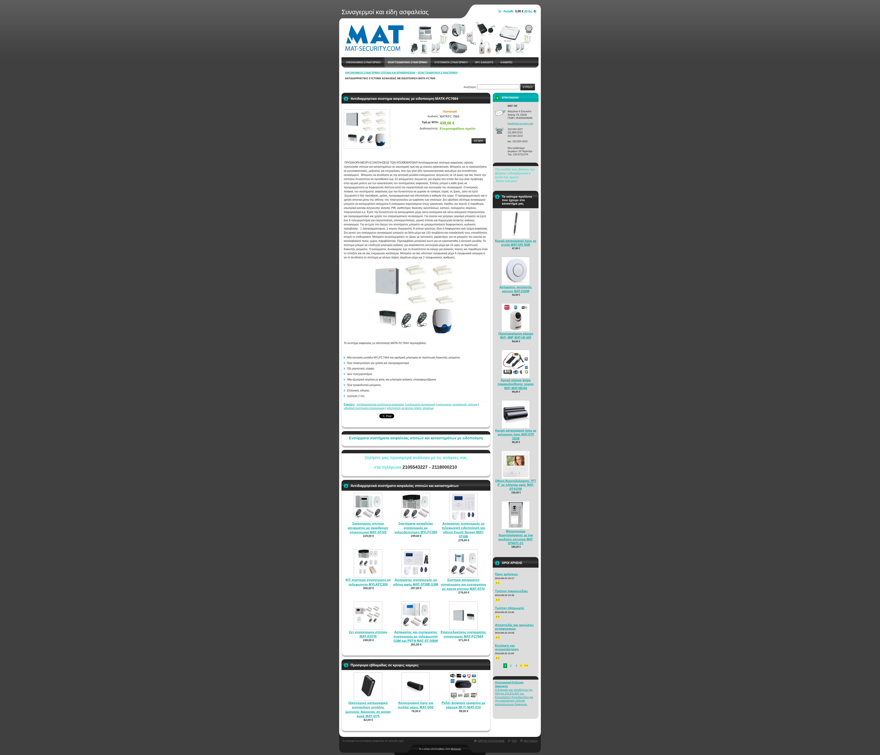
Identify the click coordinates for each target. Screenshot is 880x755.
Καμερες (506, 62)
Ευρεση (528, 87)
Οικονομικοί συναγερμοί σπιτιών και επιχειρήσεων (380, 72)
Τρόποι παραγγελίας (511, 591)
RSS (514, 740)
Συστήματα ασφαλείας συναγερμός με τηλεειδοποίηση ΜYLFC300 (415, 528)
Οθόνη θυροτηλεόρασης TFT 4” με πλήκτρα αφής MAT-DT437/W (515, 484)
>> (496, 582)
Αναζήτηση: (470, 87)
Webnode (456, 749)
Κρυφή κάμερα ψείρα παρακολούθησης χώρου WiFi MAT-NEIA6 (516, 384)
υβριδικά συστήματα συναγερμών (364, 408)
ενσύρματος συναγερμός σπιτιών (457, 404)
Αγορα (478, 140)
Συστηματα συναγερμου (451, 62)
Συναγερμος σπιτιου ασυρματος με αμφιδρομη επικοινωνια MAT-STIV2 (368, 528)
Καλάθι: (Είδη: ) (519, 11)
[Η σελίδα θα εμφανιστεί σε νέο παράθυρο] (367, 128)
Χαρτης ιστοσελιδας (491, 740)
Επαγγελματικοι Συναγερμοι (407, 62)
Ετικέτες (349, 404)
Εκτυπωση (530, 740)
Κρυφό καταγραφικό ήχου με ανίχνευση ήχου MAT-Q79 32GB (515, 434)
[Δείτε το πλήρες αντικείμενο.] (368, 517)
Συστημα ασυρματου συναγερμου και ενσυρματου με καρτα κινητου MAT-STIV (463, 584)
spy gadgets (484, 62)
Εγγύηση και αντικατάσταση (507, 647)
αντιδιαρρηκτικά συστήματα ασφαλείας (380, 404)
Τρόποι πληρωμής (509, 608)
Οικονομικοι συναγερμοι (363, 62)
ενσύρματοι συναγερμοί (420, 404)
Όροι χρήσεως (506, 574)
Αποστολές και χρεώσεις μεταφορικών (514, 626)
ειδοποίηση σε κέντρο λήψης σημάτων (410, 408)
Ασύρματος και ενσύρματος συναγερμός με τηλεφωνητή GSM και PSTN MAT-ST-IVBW (415, 636)
